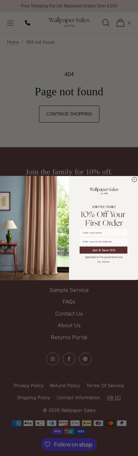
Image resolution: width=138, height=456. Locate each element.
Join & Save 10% (103, 250)
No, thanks (104, 261)
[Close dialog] (134, 180)
